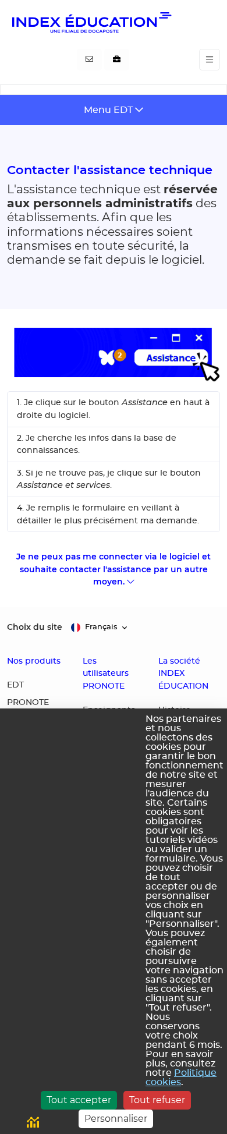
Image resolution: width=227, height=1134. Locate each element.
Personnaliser (115, 1118)
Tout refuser (157, 1099)
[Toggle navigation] (209, 59)
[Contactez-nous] (89, 60)
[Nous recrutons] (116, 60)
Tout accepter (79, 1099)
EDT (15, 685)
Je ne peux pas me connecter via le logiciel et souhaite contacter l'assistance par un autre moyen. (113, 569)
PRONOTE (28, 703)
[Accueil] (91, 22)
